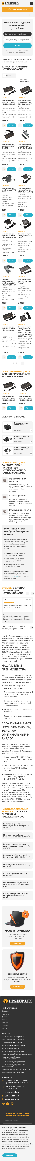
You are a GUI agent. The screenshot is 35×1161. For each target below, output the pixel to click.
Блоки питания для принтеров (13, 1062)
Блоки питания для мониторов (13, 1045)
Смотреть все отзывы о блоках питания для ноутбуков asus (13, 628)
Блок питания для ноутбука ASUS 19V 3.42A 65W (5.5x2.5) (25, 146)
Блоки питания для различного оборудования (13, 1065)
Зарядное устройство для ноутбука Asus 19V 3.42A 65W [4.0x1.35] (9, 282)
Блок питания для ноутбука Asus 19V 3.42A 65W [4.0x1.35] (9, 235)
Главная (4, 59)
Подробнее (17, 943)
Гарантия (5, 1014)
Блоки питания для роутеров (13, 1051)
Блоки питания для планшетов (13, 1048)
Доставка (5, 1017)
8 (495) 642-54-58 (12, 1096)
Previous (27, 593)
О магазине (6, 1011)
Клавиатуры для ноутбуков (12, 1042)
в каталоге (14, 576)
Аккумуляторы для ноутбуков (13, 1039)
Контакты (5, 1026)
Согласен (9, 1155)
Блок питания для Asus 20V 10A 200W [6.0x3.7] (25, 281)
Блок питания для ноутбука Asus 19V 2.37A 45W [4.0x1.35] (25, 190)
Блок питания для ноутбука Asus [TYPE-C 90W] (25, 235)
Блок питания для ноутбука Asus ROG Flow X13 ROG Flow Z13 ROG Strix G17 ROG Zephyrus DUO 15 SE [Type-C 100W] (25, 331)
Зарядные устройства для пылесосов (16, 1069)
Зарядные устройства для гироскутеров (17, 1054)
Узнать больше (17, 987)
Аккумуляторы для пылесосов (13, 1072)
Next (33, 593)
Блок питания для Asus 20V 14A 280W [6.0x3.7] (8, 146)
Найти (17, 45)
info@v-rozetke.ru (12, 1092)
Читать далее (21, 621)
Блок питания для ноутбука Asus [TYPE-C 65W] (9, 190)
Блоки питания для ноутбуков (20, 59)
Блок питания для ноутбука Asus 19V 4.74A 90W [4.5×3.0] (17, 606)
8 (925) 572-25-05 (12, 1099)
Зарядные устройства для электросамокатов (11, 1058)
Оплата (4, 1020)
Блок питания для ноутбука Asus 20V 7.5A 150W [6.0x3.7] (8, 102)
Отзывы (5, 1023)
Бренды (4, 1028)
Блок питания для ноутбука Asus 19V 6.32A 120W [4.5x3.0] (9, 328)
